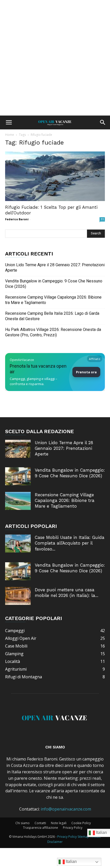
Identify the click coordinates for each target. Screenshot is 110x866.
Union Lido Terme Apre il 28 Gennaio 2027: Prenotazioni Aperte (55, 267)
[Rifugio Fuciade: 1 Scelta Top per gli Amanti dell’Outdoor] (55, 176)
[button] (9, 122)
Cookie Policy (81, 823)
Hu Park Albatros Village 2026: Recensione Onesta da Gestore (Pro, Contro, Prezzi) (53, 332)
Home (9, 134)
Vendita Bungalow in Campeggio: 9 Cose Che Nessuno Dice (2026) (53, 284)
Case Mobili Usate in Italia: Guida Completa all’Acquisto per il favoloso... (69, 543)
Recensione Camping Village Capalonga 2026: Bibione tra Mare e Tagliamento (53, 300)
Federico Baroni (17, 219)
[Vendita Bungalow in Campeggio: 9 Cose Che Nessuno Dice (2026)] (18, 476)
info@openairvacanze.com (66, 809)
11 (102, 219)
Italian (71, 861)
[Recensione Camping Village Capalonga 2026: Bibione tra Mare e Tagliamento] (18, 501)
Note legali (59, 823)
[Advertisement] (55, 58)
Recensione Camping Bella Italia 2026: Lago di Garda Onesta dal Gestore (52, 316)
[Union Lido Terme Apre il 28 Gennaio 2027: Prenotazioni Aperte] (18, 449)
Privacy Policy (72, 827)
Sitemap (83, 836)
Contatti (40, 823)
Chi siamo (22, 823)
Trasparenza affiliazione (40, 827)
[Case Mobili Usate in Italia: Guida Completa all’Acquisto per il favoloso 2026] (18, 544)
